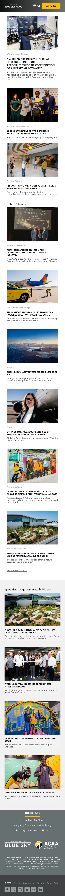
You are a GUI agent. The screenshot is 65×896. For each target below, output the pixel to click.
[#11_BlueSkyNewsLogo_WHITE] (13, 5)
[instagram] (20, 889)
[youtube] (27, 889)
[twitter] (13, 889)
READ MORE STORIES (17, 570)
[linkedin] (40, 889)
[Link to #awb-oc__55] (34, 5)
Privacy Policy (53, 883)
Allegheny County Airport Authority (29, 883)
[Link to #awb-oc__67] (38, 6)
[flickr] (33, 889)
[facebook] (7, 889)
